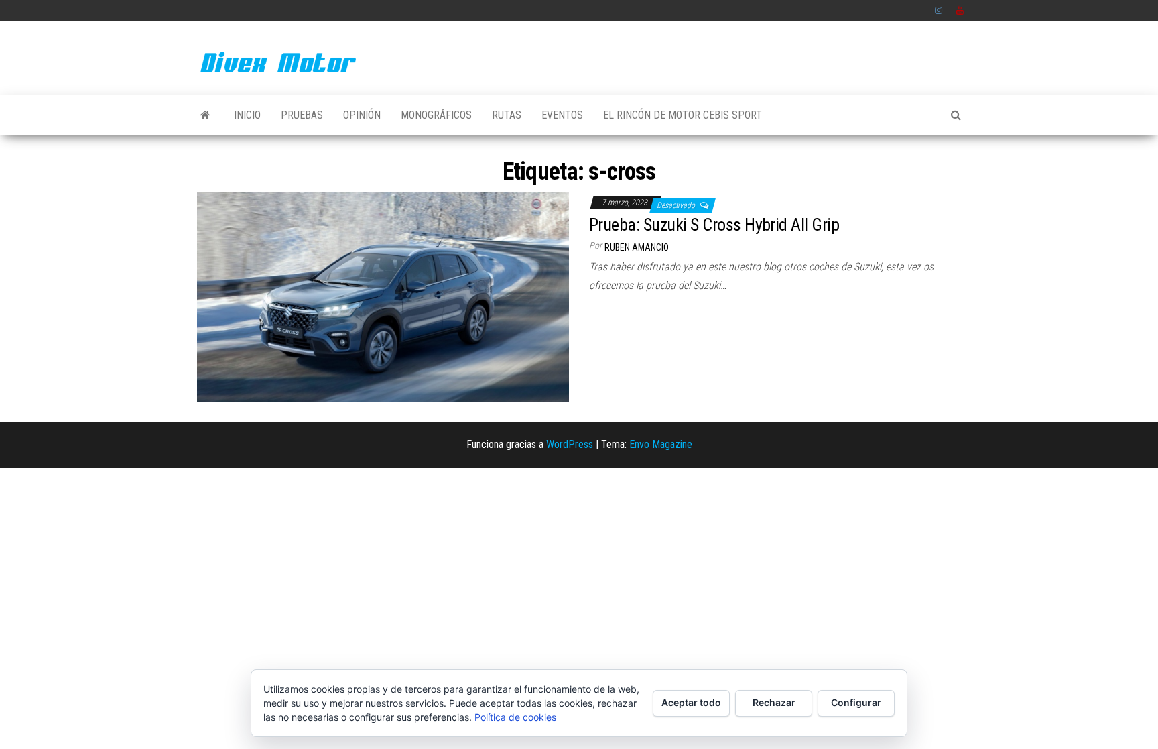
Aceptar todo (691, 702)
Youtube (960, 10)
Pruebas (302, 115)
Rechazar (774, 702)
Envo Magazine (660, 444)
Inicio (247, 115)
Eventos (562, 115)
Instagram (939, 10)
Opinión (362, 115)
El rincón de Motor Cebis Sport (682, 115)
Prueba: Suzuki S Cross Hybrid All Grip (714, 225)
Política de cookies (515, 717)
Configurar (856, 702)
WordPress (569, 444)
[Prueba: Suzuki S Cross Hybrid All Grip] (383, 296)
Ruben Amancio (636, 247)
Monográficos (436, 115)
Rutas (506, 115)
